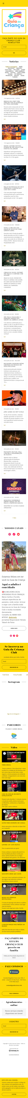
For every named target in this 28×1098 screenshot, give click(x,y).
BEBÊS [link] (20, 67)
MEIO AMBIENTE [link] (19, 71)
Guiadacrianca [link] (14, 1054)
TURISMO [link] (15, 77)
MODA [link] (7, 72)
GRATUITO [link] (19, 68)
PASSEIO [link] (10, 74)
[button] (3, 3)
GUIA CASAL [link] (8, 69)
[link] (14, 101)
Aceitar (14, 1094)
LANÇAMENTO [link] (9, 71)
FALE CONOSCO (14, 993)
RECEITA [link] (16, 75)
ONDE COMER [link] (21, 72)
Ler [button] (5, 119)
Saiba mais (14, 628)
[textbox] (14, 47)
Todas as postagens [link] (11, 67)
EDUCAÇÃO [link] (11, 68)
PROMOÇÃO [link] (9, 75)
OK (14, 53)
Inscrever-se (14, 667)
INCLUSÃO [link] (16, 69)
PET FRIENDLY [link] (18, 74)
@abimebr (13, 617)
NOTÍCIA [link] (12, 72)
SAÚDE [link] (22, 75)
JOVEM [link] (23, 69)
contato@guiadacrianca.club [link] (14, 985)
